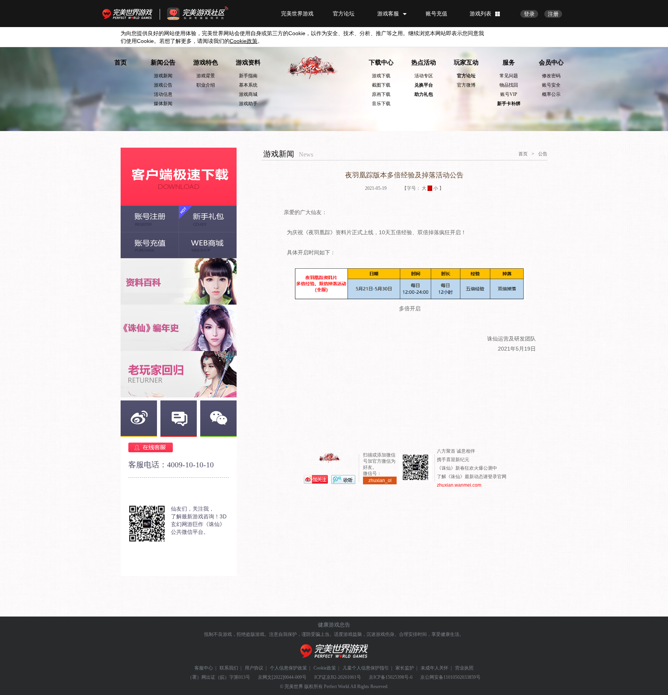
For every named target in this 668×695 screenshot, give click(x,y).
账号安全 (551, 85)
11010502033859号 (462, 677)
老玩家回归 (179, 374)
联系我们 (229, 668)
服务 (509, 62)
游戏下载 (381, 75)
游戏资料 (248, 62)
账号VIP (508, 94)
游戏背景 (205, 75)
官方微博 (466, 85)
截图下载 (381, 85)
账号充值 (436, 13)
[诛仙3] (313, 68)
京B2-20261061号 (343, 677)
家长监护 (404, 668)
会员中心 (551, 62)
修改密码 (551, 75)
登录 (529, 14)
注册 (553, 14)
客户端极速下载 (179, 177)
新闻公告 (163, 62)
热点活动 (423, 62)
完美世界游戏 (129, 13)
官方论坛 (343, 13)
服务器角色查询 (179, 328)
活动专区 (423, 75)
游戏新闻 (163, 75)
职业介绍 (205, 85)
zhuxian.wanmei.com (459, 485)
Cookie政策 (325, 668)
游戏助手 (248, 103)
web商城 (208, 245)
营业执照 (464, 668)
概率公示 (551, 94)
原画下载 (381, 94)
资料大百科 (179, 281)
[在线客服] (178, 447)
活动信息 (163, 94)
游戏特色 (205, 62)
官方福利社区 (204, 13)
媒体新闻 (163, 103)
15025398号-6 (398, 677)
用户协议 (254, 668)
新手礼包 (208, 219)
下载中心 (381, 62)
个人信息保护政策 (288, 668)
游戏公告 (163, 85)
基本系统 (248, 85)
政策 (243, 41)
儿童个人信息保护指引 (366, 668)
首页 (120, 62)
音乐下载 (381, 103)
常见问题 (508, 75)
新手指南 (248, 75)
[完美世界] (334, 651)
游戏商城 (248, 94)
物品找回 (508, 85)
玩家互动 (466, 62)
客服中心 (203, 668)
